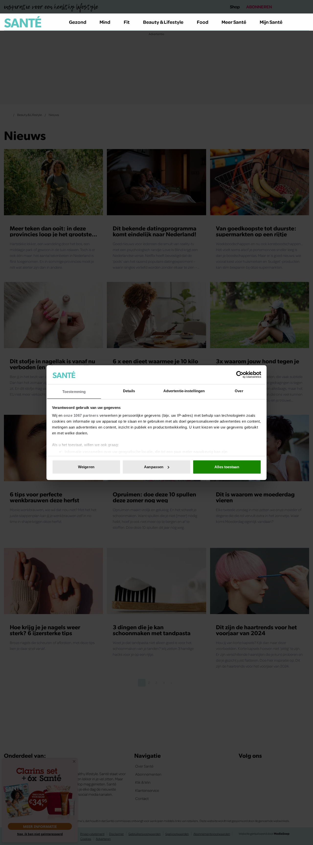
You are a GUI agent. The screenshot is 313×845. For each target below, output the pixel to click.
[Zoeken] (305, 22)
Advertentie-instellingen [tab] (184, 391)
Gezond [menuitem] (77, 22)
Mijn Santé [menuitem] (271, 22)
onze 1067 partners (81, 415)
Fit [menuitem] (127, 22)
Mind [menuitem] (105, 22)
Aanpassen (153, 467)
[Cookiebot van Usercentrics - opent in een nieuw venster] (239, 374)
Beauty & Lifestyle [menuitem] (163, 22)
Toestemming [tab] (74, 391)
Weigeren (86, 467)
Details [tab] (129, 391)
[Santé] (23, 22)
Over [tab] (239, 391)
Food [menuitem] (202, 22)
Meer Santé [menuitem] (234, 22)
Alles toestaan (226, 467)
